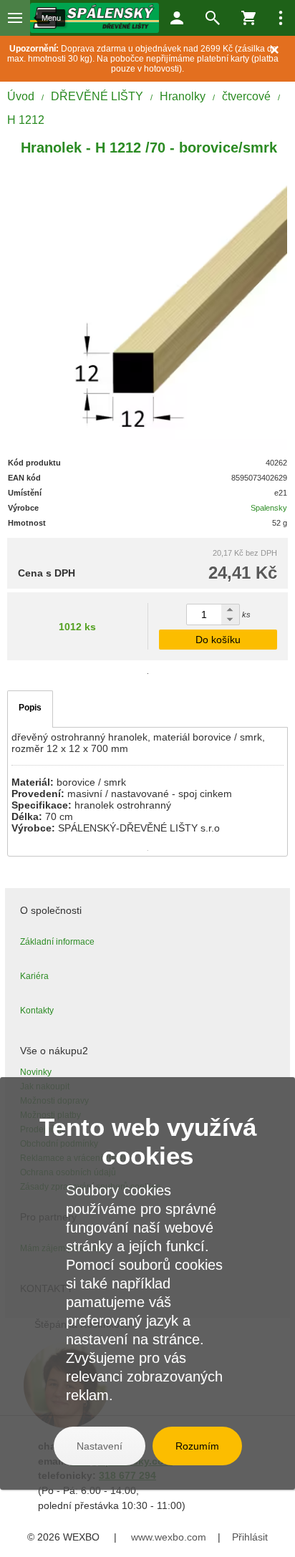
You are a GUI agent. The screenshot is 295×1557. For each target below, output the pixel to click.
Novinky (36, 1072)
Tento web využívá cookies (147, 1141)
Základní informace (57, 942)
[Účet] (177, 18)
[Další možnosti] (280, 18)
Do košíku (218, 639)
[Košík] (248, 18)
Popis (30, 708)
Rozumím (197, 1446)
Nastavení (99, 1446)
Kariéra (34, 976)
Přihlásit (250, 1537)
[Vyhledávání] (213, 18)
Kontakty (37, 1011)
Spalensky (269, 507)
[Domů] (94, 18)
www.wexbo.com (168, 1537)
